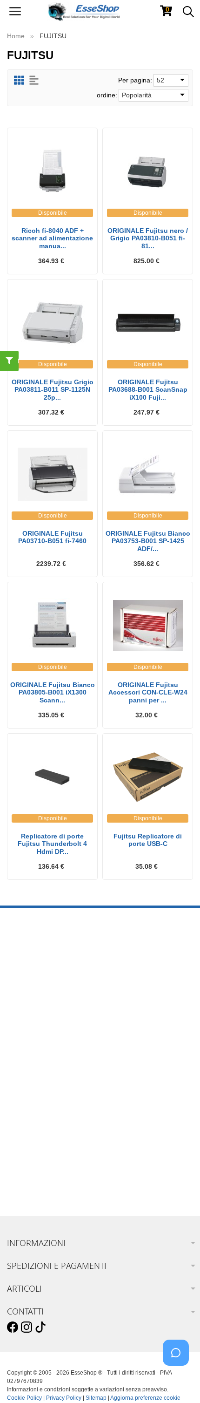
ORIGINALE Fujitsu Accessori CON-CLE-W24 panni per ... (147, 692)
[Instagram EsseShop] (26, 1327)
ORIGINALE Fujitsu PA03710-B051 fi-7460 (52, 537)
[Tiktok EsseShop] (40, 1327)
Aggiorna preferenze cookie (145, 1398)
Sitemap (96, 1398)
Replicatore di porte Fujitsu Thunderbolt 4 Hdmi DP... (52, 844)
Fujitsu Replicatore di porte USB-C (147, 840)
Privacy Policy (63, 1398)
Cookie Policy (24, 1398)
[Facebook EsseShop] (12, 1327)
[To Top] (178, 1381)
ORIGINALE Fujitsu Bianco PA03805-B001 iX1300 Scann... (52, 692)
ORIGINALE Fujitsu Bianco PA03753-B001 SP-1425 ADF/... (148, 541)
